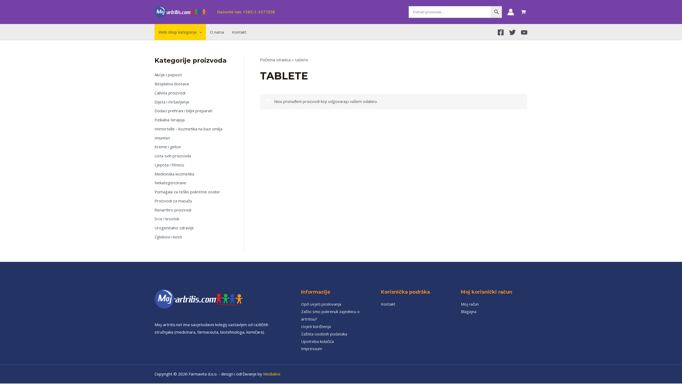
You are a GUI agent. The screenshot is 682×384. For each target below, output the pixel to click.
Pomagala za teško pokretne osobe (187, 191)
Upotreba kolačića (317, 341)
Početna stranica (275, 59)
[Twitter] (512, 32)
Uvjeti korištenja (316, 326)
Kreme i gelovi (168, 146)
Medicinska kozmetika (174, 174)
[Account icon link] (510, 12)
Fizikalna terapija (170, 119)
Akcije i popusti (168, 74)
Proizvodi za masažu (173, 200)
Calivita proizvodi (170, 92)
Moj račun (470, 304)
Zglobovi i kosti (168, 236)
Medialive (272, 374)
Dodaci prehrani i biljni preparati (183, 110)
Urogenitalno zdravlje (174, 227)
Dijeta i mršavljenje (172, 102)
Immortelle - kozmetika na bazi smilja (188, 128)
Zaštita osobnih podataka (324, 334)
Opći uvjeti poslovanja (321, 304)
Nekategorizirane (170, 182)
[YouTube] (524, 32)
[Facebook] (500, 32)
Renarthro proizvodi (173, 210)
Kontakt (388, 304)
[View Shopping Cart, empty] (523, 12)
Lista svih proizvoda (173, 155)
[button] (199, 32)
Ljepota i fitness (169, 164)
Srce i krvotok (167, 218)
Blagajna (468, 311)
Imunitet (162, 138)
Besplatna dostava (172, 83)
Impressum (311, 348)
